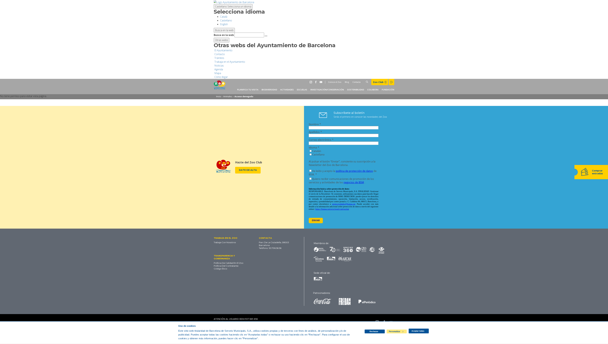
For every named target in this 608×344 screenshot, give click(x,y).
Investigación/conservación (327, 89)
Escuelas (302, 89)
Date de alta (248, 170)
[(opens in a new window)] (234, 2)
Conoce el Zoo (334, 82)
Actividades (287, 89)
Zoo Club (378, 82)
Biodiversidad (269, 89)
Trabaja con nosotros (225, 242)
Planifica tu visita (247, 89)
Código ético (220, 268)
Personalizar (394, 331)
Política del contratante (226, 266)
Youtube (321, 82)
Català (223, 16)
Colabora (373, 89)
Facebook (316, 82)
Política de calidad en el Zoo (228, 263)
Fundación (388, 89)
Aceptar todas (418, 331)
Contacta (356, 82)
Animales (227, 96)
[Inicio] (219, 86)
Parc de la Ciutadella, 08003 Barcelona (274, 243)
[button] (231, 238)
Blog (347, 82)
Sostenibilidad (355, 89)
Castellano (233, 6)
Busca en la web (224, 35)
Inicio (218, 96)
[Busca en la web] (266, 35)
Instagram (311, 82)
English (224, 24)
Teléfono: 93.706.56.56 (270, 248)
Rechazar (374, 331)
